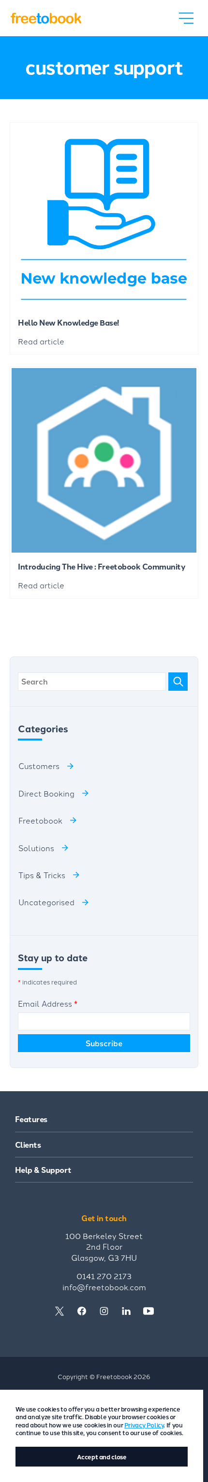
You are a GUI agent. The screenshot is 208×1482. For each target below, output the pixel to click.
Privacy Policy (144, 1424)
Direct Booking (46, 793)
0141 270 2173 (104, 1275)
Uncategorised (46, 902)
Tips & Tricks (41, 874)
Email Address (47, 1003)
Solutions (36, 847)
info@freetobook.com (104, 1287)
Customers (38, 765)
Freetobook (40, 820)
